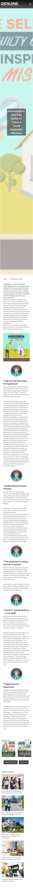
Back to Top (23, 762)
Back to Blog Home (10, 762)
